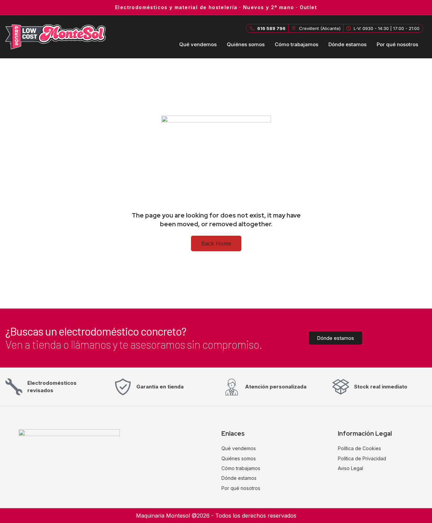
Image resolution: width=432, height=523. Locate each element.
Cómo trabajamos (296, 44)
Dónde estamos (347, 44)
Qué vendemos (198, 44)
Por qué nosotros (397, 44)
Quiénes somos (246, 44)
